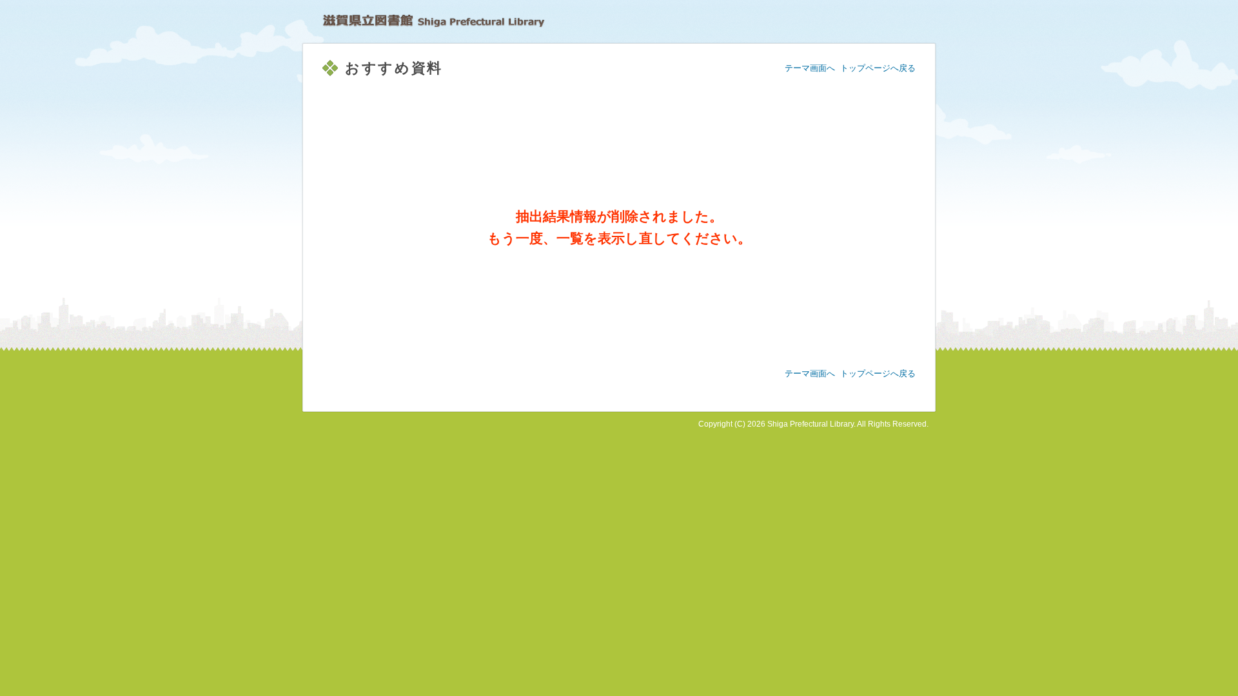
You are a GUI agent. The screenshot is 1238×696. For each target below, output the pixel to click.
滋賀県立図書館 (433, 20)
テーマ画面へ (810, 68)
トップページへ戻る (878, 68)
